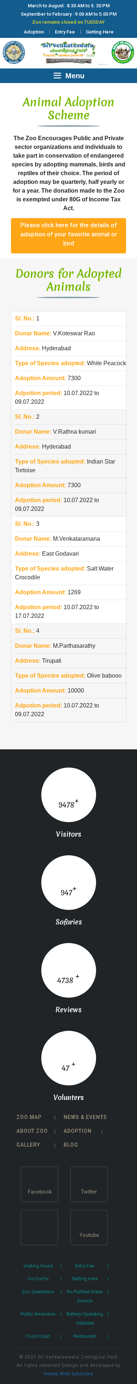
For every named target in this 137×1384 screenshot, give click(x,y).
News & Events (85, 1117)
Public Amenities (38, 1314)
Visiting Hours (38, 1266)
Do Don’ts (38, 1278)
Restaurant (84, 1336)
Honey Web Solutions (69, 1373)
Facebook (40, 1192)
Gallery (28, 1145)
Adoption (34, 32)
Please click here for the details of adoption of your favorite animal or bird (68, 234)
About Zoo (32, 1131)
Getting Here (100, 32)
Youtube (89, 1235)
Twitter (89, 1192)
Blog (71, 1145)
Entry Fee (65, 32)
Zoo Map (29, 1117)
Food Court (38, 1336)
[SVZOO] (68, 51)
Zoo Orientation (38, 1291)
